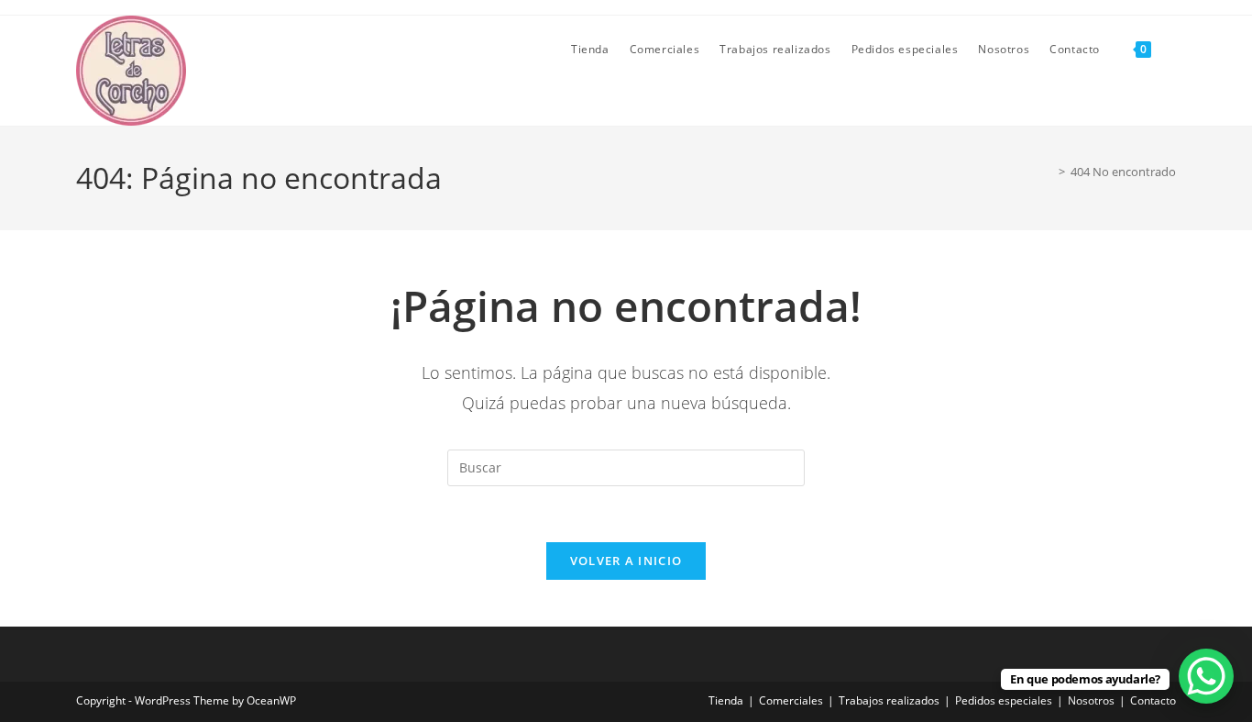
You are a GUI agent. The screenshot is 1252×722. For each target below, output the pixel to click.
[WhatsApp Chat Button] (1206, 676)
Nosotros (1091, 700)
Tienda (725, 700)
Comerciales (791, 700)
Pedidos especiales (1003, 700)
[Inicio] (1048, 171)
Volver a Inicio (626, 560)
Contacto (1153, 700)
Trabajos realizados (889, 700)
